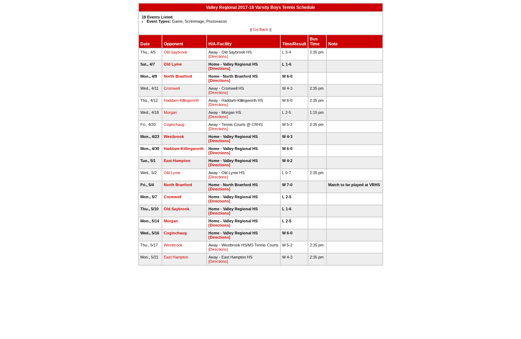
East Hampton (177, 161)
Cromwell (172, 88)
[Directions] (218, 56)
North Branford (178, 76)
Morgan (170, 112)
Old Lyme (173, 64)
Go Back (260, 29)
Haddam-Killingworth (181, 100)
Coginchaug (174, 124)
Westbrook (174, 136)
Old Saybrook (175, 52)
